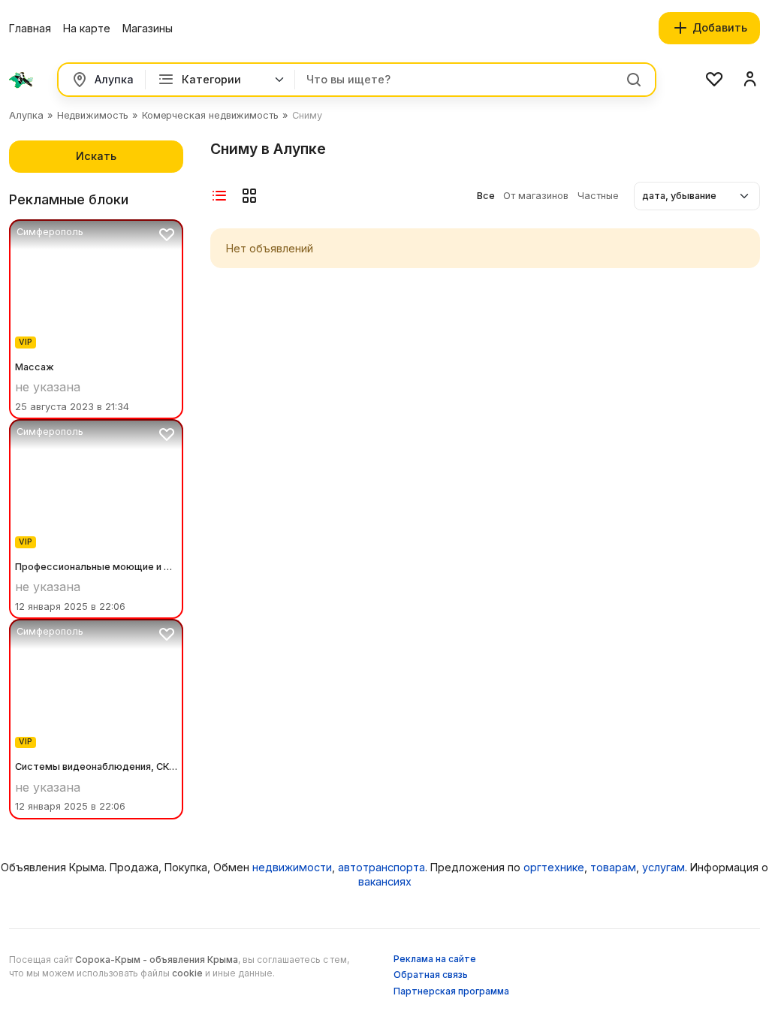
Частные (598, 195)
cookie (187, 973)
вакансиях (385, 881)
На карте (86, 28)
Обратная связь (431, 974)
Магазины (147, 28)
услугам (663, 867)
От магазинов (537, 195)
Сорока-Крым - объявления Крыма (156, 959)
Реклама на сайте (435, 958)
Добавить (718, 27)
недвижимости (292, 867)
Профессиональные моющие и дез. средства (96, 566)
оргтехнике (553, 867)
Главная (30, 28)
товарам (613, 867)
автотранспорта (381, 867)
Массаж (34, 367)
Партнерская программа (451, 991)
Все (487, 195)
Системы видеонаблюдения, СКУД (96, 766)
